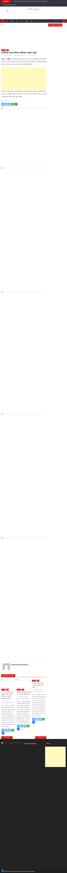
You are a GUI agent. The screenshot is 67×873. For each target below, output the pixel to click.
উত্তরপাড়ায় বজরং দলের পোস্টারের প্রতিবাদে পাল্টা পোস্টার (37, 685)
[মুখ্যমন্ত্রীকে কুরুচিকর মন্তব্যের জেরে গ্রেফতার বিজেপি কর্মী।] (24, 683)
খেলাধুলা (26, 21)
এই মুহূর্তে (3, 50)
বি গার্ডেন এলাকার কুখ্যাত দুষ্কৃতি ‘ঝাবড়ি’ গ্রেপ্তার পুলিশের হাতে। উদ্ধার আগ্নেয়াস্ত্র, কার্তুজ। (7, 695)
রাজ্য (17, 21)
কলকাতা (11, 21)
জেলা (7, 21)
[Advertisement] (23, 78)
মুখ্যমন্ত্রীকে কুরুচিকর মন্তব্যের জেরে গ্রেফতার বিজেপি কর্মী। (24, 693)
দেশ (21, 21)
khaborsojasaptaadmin (20, 55)
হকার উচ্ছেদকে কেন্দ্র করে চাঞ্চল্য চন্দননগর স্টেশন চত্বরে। (41, 737)
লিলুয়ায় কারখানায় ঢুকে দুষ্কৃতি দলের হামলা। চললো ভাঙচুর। (8, 737)
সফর (31, 21)
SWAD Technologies (29, 871)
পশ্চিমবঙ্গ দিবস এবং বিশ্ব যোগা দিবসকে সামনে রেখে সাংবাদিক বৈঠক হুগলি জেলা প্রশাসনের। (30, 1)
